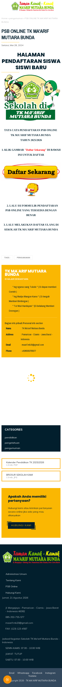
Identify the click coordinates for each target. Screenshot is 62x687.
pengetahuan (12, 442)
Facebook (37, 673)
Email (8, 345)
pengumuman (16, 18)
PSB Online (12, 586)
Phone (9, 351)
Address (9, 334)
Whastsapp (23, 673)
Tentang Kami (13, 580)
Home (4, 18)
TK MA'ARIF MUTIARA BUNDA (41, 680)
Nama (8, 328)
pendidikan (11, 437)
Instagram (50, 673)
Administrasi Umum (16, 574)
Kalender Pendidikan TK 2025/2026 (25, 462)
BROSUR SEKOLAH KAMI (19, 474)
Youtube (32, 676)
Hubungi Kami (21, 525)
